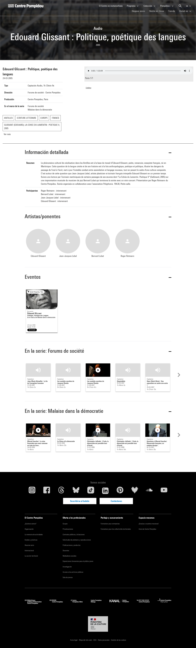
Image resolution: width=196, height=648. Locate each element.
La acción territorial (31, 556)
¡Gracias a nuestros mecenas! (149, 524)
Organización (29, 529)
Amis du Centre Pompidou (147, 529)
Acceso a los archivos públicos (73, 572)
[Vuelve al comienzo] (189, 641)
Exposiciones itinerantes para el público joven (78, 561)
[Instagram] (32, 491)
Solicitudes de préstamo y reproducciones (77, 540)
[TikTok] (90, 491)
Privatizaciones (68, 529)
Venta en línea (156, 11)
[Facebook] (46, 491)
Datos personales (104, 640)
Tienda (172, 10)
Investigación (67, 567)
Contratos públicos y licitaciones (74, 534)
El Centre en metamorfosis (112, 5)
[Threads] (61, 491)
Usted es (184, 11)
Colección (148, 5)
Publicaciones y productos (71, 545)
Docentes (66, 550)
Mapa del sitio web (85, 640)
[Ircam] (58, 603)
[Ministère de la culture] (98, 624)
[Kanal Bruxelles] (121, 603)
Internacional (29, 550)
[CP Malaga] (98, 603)
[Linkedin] (105, 491)
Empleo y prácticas (31, 540)
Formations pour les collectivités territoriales (116, 529)
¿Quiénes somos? (30, 524)
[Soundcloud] (149, 491)
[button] (98, 152)
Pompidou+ (165, 5)
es (187, 5)
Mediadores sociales (69, 556)
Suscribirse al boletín (79, 501)
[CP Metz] (79, 603)
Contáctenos (116, 501)
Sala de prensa (68, 577)
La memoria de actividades (34, 534)
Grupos (65, 524)
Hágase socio (139, 10)
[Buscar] (180, 6)
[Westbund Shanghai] (145, 603)
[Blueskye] (76, 491)
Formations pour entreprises (110, 524)
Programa (131, 5)
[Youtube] (164, 491)
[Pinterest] (120, 491)
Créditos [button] (88, 88)
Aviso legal (74, 640)
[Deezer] (134, 491)
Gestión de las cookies (118, 640)
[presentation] (179, 375)
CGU (95, 640)
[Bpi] (35, 603)
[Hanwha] (164, 603)
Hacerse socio (29, 545)
